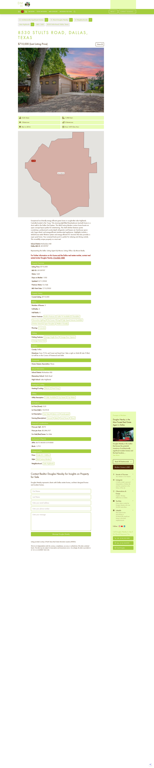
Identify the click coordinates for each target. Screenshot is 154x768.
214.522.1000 (59, 258)
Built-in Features (49, 316)
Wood (73, 418)
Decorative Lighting (38, 320)
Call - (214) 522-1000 (123, 538)
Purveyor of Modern (119, 415)
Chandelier (75, 316)
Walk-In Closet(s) (62, 324)
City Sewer (61, 397)
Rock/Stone (64, 418)
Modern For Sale (66, 11)
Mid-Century (53, 11)
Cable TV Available (63, 316)
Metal (56, 418)
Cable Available (50, 397)
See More (116, 455)
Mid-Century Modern (44, 459)
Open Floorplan (49, 324)
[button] (61, 173)
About (112, 11)
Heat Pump (55, 388)
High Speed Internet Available (72, 320)
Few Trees (46, 414)
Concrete (42, 328)
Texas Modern (42, 11)
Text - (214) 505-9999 (123, 543)
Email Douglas (121, 548)
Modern (31, 11)
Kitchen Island (37, 324)
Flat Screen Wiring (53, 320)
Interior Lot (55, 414)
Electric (47, 388)
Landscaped (65, 414)
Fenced (49, 418)
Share (99, 44)
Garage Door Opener (67, 337)
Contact (126, 11)
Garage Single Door (51, 337)
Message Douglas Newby (61, 534)
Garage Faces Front (39, 341)
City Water (71, 397)
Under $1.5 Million (43, 455)
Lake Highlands (48, 463)
